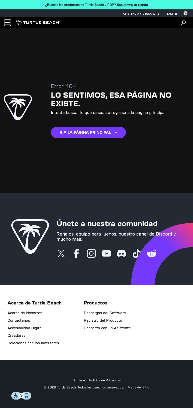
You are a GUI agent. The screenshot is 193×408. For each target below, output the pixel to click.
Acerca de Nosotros (25, 313)
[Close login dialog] (140, 321)
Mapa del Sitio (138, 387)
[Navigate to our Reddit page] (151, 254)
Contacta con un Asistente (107, 328)
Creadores (16, 335)
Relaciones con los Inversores (33, 343)
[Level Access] (21, 398)
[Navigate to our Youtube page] (106, 254)
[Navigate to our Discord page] (121, 254)
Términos (78, 380)
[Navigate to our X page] (61, 254)
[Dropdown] (7, 22)
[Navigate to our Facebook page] (76, 254)
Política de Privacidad (105, 380)
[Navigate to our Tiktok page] (136, 254)
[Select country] (185, 13)
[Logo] (38, 22)
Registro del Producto (103, 320)
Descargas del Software (105, 313)
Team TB (171, 13)
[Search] (183, 22)
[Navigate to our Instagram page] (91, 254)
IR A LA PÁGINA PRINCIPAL (84, 132)
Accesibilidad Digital (25, 328)
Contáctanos (19, 320)
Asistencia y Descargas (141, 13)
